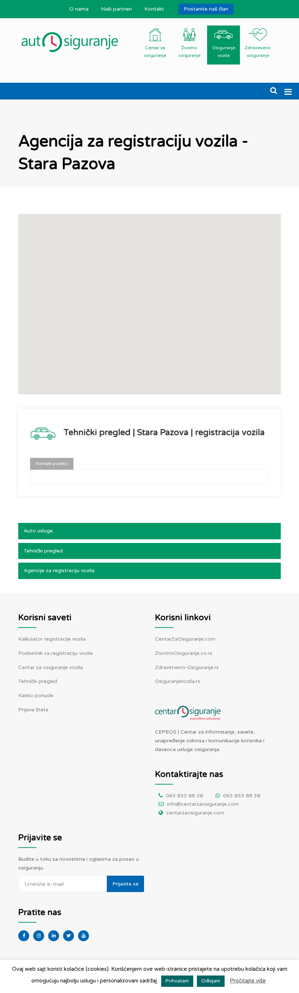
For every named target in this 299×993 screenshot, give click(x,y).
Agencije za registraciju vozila (59, 570)
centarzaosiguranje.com (195, 813)
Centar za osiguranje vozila (50, 667)
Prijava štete (33, 710)
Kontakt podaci (52, 463)
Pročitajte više (248, 980)
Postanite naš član (206, 9)
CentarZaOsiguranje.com (185, 639)
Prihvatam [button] (177, 981)
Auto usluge (38, 531)
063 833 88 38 (184, 796)
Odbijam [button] (210, 981)
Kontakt (154, 9)
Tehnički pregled (43, 551)
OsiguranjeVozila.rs (177, 681)
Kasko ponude (35, 695)
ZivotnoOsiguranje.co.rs (183, 653)
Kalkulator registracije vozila (52, 639)
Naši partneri (116, 9)
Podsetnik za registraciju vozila (55, 653)
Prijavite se (125, 884)
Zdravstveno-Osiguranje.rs (187, 667)
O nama (79, 9)
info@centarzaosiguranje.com (203, 804)
